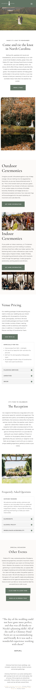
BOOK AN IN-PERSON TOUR (18, 598)
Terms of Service (10, 687)
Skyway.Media (21, 688)
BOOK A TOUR (18, 87)
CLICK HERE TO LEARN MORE (18, 590)
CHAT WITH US (10, 337)
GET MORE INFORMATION (13, 204)
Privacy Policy (26, 686)
